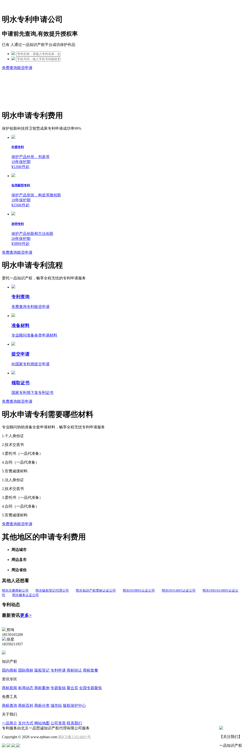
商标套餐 (90, 670)
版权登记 (42, 670)
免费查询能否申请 (17, 68)
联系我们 (74, 723)
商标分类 (42, 705)
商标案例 (42, 688)
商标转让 (74, 670)
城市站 (56, 705)
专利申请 (58, 670)
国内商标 (9, 670)
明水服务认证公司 (25, 595)
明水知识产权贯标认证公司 (96, 590)
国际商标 (25, 670)
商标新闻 (9, 688)
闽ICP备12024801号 (74, 737)
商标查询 (9, 705)
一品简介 (9, 723)
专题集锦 (58, 688)
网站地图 (42, 723)
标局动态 (25, 688)
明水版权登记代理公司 (52, 590)
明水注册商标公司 (15, 590)
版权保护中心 (74, 705)
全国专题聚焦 (90, 688)
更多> (26, 615)
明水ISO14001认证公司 (179, 590)
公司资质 (58, 723)
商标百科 (25, 705)
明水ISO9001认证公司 (139, 590)
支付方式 (25, 723)
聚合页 (72, 688)
